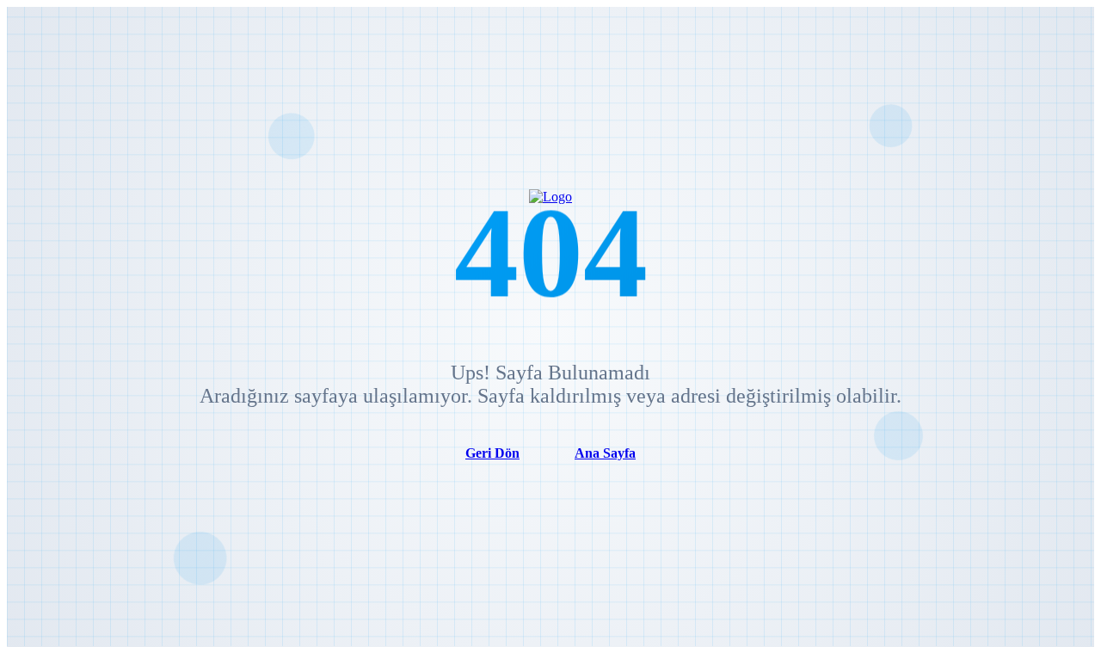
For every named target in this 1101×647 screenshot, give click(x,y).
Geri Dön (492, 453)
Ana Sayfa (605, 453)
